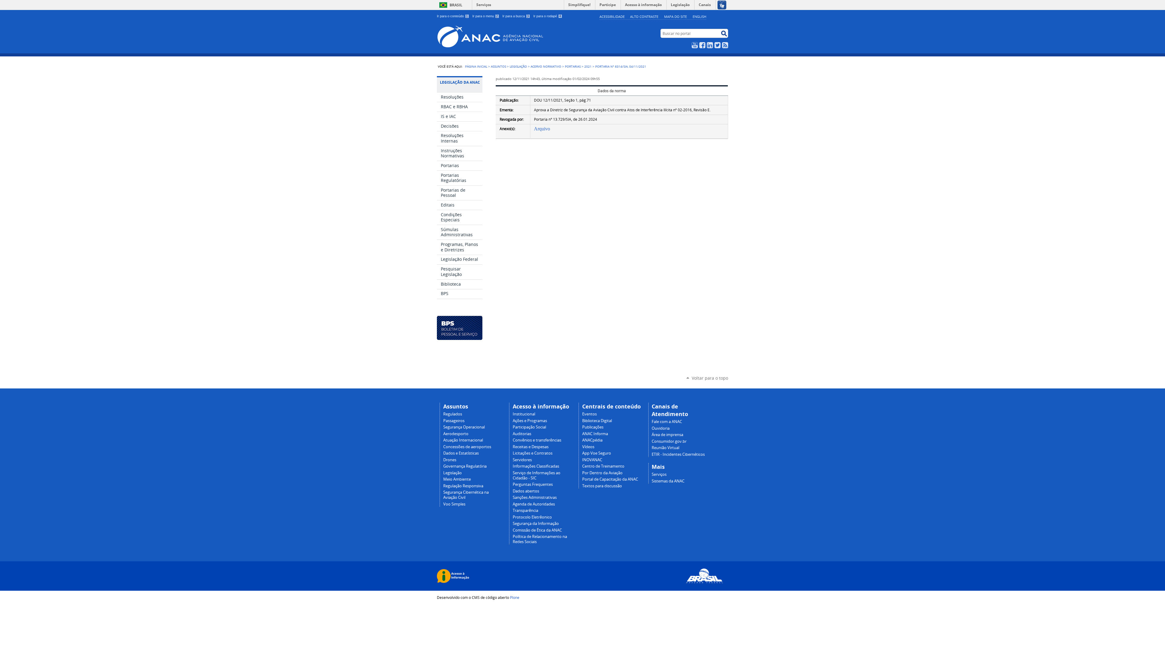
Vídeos (588, 446)
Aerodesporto (455, 433)
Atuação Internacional (463, 440)
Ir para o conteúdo (452, 16)
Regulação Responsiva (463, 486)
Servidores (522, 459)
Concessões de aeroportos (467, 446)
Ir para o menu (485, 16)
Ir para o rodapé (547, 16)
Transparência (525, 510)
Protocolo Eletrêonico (532, 517)
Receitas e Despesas (531, 446)
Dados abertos (526, 491)
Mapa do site (675, 16)
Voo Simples (454, 504)
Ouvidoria (661, 428)
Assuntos (498, 66)
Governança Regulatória (465, 466)
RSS (725, 45)
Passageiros (453, 420)
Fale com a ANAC (667, 421)
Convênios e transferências (537, 440)
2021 (588, 66)
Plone (514, 597)
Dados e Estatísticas (461, 453)
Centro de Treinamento (603, 466)
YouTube (695, 45)
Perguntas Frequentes (533, 484)
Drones (449, 459)
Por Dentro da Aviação (602, 472)
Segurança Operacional (464, 427)
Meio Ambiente (457, 479)
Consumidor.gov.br (669, 441)
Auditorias (522, 433)
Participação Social (529, 427)
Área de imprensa (667, 434)
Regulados (452, 414)
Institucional (524, 414)
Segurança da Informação (536, 523)
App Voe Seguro (596, 453)
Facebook (702, 45)
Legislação (518, 66)
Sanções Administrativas (535, 497)
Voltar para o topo (710, 378)
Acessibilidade (612, 16)
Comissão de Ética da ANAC (537, 530)
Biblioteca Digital (597, 420)
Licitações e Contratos (532, 453)
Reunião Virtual (665, 447)
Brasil (456, 5)
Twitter (717, 45)
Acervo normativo (546, 66)
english (699, 16)
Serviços (483, 4)
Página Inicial (476, 66)
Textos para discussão (602, 486)
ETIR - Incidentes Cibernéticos (678, 454)
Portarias (573, 66)
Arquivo (542, 128)
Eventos (589, 414)
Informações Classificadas (536, 466)
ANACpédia (592, 440)
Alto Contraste (644, 16)
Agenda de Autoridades (534, 504)
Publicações (592, 427)
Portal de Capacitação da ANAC (610, 479)
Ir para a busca (515, 16)
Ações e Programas (530, 420)
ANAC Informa (595, 433)
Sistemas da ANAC (668, 481)
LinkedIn (710, 45)
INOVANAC (592, 459)
